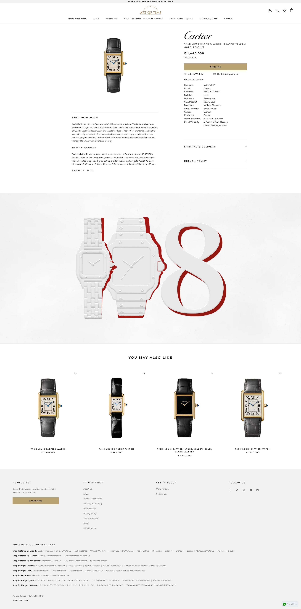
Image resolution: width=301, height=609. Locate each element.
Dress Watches (75, 565)
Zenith (190, 551)
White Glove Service (92, 498)
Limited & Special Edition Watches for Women (145, 565)
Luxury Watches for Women (77, 555)
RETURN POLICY (195, 161)
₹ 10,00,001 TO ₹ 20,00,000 (77, 580)
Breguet (168, 551)
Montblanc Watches (205, 551)
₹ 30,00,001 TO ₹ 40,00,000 (107, 580)
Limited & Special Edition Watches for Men (125, 570)
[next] (291, 410)
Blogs (86, 523)
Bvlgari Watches (63, 551)
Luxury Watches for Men (50, 555)
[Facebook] (84, 170)
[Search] (277, 10)
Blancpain (156, 551)
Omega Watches (98, 551)
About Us (87, 489)
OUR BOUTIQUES (181, 18)
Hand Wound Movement (76, 560)
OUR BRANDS (77, 18)
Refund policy (89, 528)
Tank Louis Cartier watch (48, 449)
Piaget (220, 551)
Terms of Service (90, 518)
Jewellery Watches (60, 575)
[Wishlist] (284, 10)
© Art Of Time (21, 600)
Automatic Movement (51, 560)
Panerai (230, 551)
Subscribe (35, 501)
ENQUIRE (215, 67)
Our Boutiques (162, 489)
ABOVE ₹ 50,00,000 (162, 580)
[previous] (9, 410)
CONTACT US (209, 18)
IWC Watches (80, 551)
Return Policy (89, 508)
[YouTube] (251, 490)
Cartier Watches (45, 551)
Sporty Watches (92, 565)
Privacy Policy (89, 513)
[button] (193, 74)
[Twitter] (88, 170)
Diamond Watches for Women (51, 565)
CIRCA (228, 18)
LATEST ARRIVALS (112, 565)
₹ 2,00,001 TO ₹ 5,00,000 (49, 580)
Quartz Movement (98, 560)
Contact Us (161, 494)
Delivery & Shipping (92, 503)
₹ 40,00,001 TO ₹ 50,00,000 (136, 580)
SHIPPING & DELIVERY (200, 146)
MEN (97, 18)
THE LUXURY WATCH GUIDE (143, 18)
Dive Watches (75, 570)
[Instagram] (244, 490)
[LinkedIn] (257, 490)
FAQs (85, 494)
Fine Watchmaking (40, 575)
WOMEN (111, 18)
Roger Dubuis (143, 551)
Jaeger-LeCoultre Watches (121, 551)
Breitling (180, 551)
